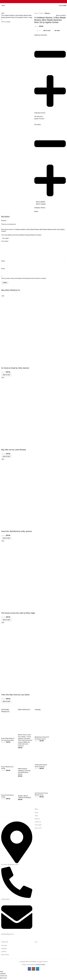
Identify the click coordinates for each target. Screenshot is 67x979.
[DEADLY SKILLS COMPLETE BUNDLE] (25, 786)
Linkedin (3, 951)
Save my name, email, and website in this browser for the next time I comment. (23, 278)
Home (36, 13)
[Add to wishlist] (12, 365)
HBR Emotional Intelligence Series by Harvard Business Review (24, 771)
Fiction (41, 13)
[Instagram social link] (33, 1)
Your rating (5, 238)
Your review (5, 241)
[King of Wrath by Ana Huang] (8, 755)
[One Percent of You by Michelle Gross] (42, 781)
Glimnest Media (40, 964)
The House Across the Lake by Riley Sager (18, 613)
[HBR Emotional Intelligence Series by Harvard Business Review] (25, 758)
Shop (36, 815)
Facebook (4, 945)
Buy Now (57, 30)
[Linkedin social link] (36, 1)
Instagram (4, 948)
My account (38, 828)
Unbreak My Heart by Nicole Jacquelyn (41, 765)
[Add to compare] (3, 365)
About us (37, 818)
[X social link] (41, 211)
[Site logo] (33, 5)
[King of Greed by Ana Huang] (8, 783)
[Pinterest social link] (45, 211)
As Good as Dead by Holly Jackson (15, 368)
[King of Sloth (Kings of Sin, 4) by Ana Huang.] (8, 726)
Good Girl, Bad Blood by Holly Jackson (16, 531)
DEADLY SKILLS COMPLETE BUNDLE (24, 796)
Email (3, 268)
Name (3, 261)
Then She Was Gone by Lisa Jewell (15, 695)
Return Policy (5, 954)
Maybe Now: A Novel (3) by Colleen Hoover (42, 738)
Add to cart (46, 30)
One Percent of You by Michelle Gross (41, 794)
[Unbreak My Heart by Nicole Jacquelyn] (42, 753)
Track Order (38, 825)
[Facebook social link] (31, 1)
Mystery (47, 13)
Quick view (8, 365)
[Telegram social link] (51, 211)
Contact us (38, 822)
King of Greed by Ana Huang (7, 796)
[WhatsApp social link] (49, 211)
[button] (6, 375)
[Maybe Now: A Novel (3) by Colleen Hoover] (42, 725)
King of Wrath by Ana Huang (7, 767)
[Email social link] (43, 211)
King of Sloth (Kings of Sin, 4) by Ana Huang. (7, 739)
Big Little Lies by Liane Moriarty (13, 450)
